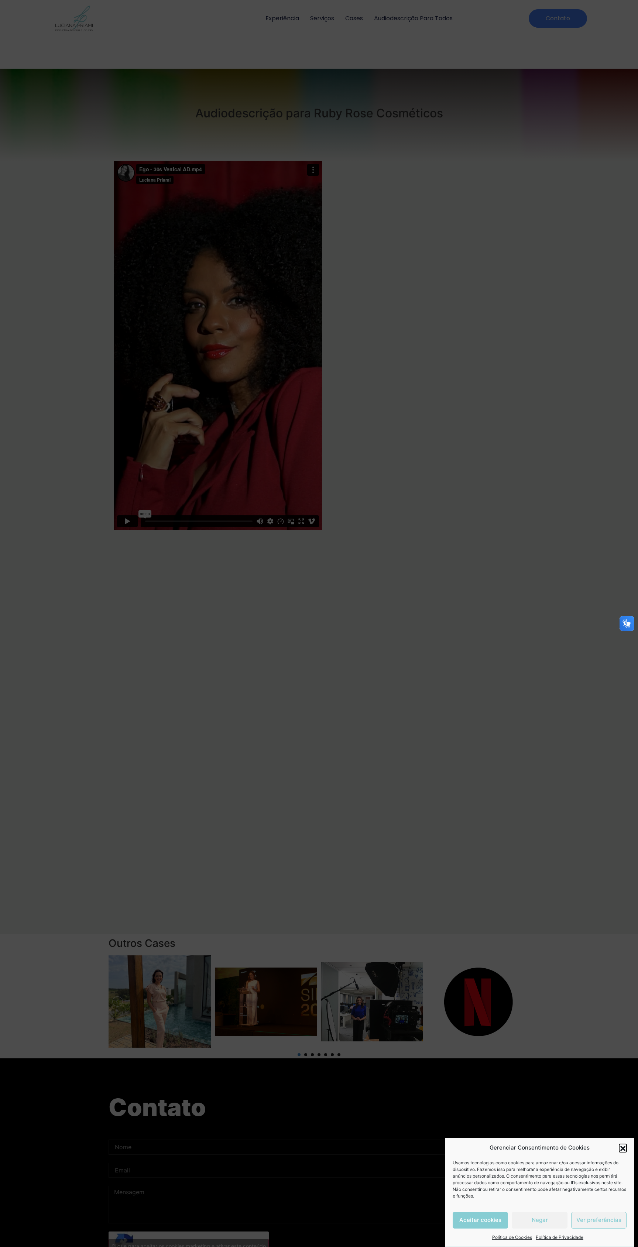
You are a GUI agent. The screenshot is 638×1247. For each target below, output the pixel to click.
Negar (540, 1220)
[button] (623, 1147)
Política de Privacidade (559, 1237)
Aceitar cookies (480, 1220)
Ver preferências (598, 1220)
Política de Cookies (512, 1237)
